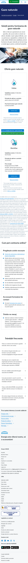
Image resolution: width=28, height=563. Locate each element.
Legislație (3, 525)
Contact (3, 494)
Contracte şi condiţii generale (7, 521)
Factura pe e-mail (5, 486)
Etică (2, 458)
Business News (4, 454)
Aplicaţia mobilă (4, 480)
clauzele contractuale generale (7, 198)
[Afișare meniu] (25, 2)
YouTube (8, 541)
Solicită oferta (14, 110)
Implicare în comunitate (6, 460)
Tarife (2, 527)
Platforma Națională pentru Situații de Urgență (12, 503)
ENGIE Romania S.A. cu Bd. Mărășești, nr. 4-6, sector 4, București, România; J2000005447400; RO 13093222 (13, 471)
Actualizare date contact (6, 488)
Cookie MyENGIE (5, 554)
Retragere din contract (6, 523)
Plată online (3, 484)
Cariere (2, 463)
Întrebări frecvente (5, 492)
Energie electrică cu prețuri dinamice (9, 534)
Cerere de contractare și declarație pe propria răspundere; (14, 255)
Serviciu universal (5, 532)
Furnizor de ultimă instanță (7, 530)
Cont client (3, 482)
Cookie (2, 556)
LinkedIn (5, 541)
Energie (14, 15)
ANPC (2, 496)
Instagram (11, 541)
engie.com (3, 467)
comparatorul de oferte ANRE (17, 223)
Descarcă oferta (14, 114)
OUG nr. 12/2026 (11, 121)
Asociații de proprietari (6, 15)
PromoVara (14, 2)
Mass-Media (4, 465)
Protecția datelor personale (7, 558)
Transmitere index (5, 490)
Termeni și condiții (5, 560)
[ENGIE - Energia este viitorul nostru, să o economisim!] (3, 2)
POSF (2, 501)
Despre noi (3, 456)
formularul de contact (15, 303)
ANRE (2, 498)
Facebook (2, 541)
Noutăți (3, 452)
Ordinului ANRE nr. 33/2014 (6, 214)
